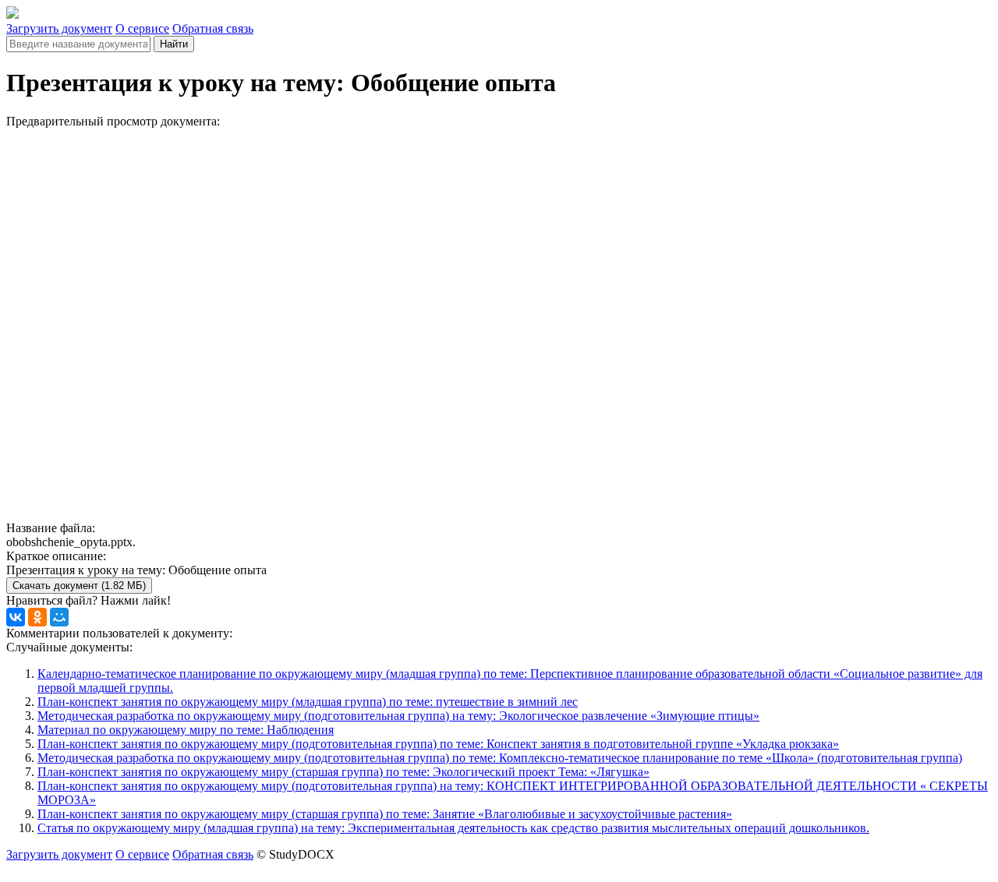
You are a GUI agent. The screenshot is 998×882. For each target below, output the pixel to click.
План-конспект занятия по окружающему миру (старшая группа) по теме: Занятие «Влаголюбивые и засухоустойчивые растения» (384, 813)
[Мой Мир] (59, 617)
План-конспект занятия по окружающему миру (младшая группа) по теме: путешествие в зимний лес (307, 701)
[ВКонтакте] (15, 617)
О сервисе (142, 28)
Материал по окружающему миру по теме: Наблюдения (185, 729)
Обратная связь (212, 28)
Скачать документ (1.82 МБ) (79, 585)
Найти (174, 44)
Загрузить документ (59, 28)
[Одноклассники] (37, 617)
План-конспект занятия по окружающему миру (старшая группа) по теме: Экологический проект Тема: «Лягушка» (343, 771)
